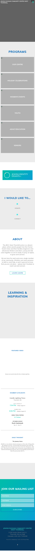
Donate (17, 208)
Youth (17, 113)
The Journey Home (18, 441)
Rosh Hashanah (17, 423)
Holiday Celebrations (17, 81)
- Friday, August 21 (17, 405)
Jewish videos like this (15, 374)
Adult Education (17, 129)
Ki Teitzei (17, 417)
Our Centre (17, 64)
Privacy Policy (26, 539)
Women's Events (17, 97)
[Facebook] (17, 544)
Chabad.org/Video (25, 374)
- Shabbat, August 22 (17, 411)
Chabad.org (14, 539)
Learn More (17, 273)
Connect (17, 219)
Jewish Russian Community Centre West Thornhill (14, 2)
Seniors (17, 145)
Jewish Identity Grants (20, 175)
